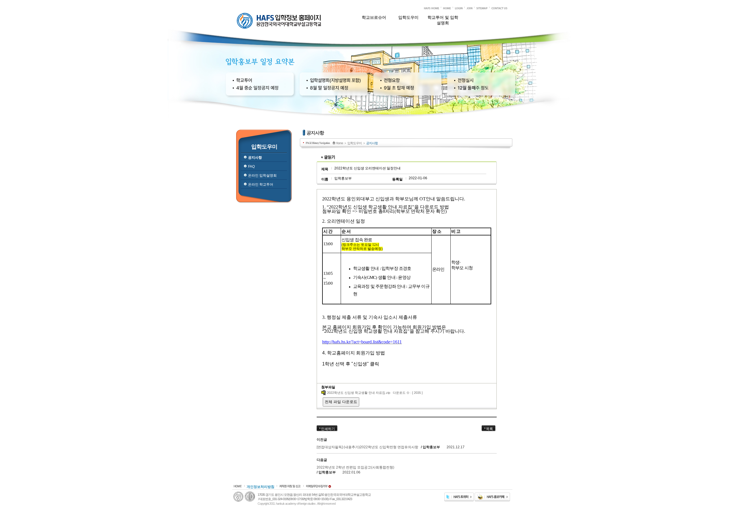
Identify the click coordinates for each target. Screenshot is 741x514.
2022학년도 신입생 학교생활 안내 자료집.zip (358, 392)
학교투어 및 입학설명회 (443, 19)
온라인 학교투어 (408, 55)
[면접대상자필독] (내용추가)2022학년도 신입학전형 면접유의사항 (367, 447)
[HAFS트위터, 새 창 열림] (459, 500)
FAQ (408, 40)
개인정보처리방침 (260, 487)
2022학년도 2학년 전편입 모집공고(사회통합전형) (355, 467)
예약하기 (443, 40)
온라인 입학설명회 (408, 47)
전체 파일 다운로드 (341, 402)
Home (339, 143)
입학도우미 (408, 17)
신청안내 (443, 32)
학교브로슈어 (374, 17)
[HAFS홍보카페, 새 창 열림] (492, 500)
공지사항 (408, 32)
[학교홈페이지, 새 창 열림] (431, 8)
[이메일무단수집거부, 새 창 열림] (318, 486)
